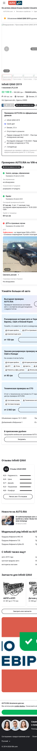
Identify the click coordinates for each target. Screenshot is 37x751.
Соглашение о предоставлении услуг (16, 737)
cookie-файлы (19, 706)
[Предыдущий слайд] (6, 48)
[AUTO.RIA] (15, 3)
